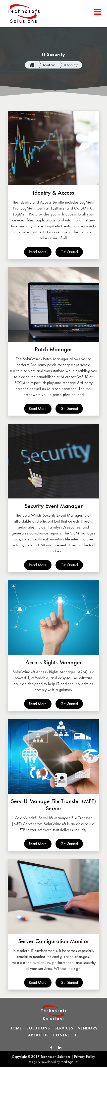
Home (15, 1028)
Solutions (49, 65)
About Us (38, 1035)
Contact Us (66, 1035)
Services (63, 1028)
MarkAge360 (69, 1061)
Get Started (69, 251)
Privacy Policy (84, 1056)
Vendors (88, 1028)
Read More (38, 251)
